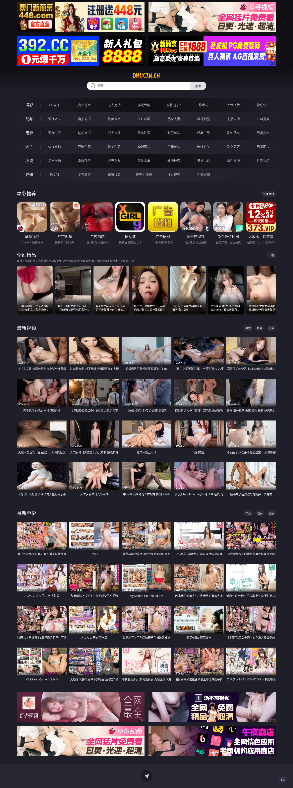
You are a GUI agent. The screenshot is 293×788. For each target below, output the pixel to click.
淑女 (260, 513)
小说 (29, 160)
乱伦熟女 (233, 133)
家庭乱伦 (84, 161)
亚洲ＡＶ (54, 119)
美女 (248, 328)
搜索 (198, 86)
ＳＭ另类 (263, 119)
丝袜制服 (203, 119)
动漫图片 (144, 147)
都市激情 (54, 161)
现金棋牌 (233, 105)
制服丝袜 (173, 133)
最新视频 (26, 327)
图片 (29, 146)
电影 (29, 132)
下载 (271, 255)
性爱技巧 (263, 161)
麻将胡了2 (173, 105)
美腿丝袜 (173, 147)
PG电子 (54, 105)
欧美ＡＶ (114, 119)
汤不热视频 (144, 174)
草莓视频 (114, 174)
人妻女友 (114, 161)
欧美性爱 (144, 133)
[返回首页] (283, 779)
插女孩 (54, 174)
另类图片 (263, 147)
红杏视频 (173, 174)
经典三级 (203, 133)
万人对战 (114, 105)
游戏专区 (144, 105)
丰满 (248, 513)
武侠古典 (144, 161)
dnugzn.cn (146, 76)
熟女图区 (233, 147)
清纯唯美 (203, 147)
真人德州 (84, 105)
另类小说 (203, 161)
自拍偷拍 (84, 119)
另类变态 (263, 133)
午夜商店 (84, 174)
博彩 (29, 105)
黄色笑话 (233, 161)
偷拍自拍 (84, 133)
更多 (271, 328)
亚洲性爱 (54, 133)
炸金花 (203, 105)
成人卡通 (114, 133)
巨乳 (260, 328)
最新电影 (26, 513)
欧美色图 (114, 147)
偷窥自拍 (54, 147)
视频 (29, 119)
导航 (29, 174)
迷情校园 (173, 161)
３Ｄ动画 (144, 119)
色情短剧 (203, 174)
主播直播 (233, 119)
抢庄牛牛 (263, 105)
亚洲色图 (84, 147)
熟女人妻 (173, 119)
